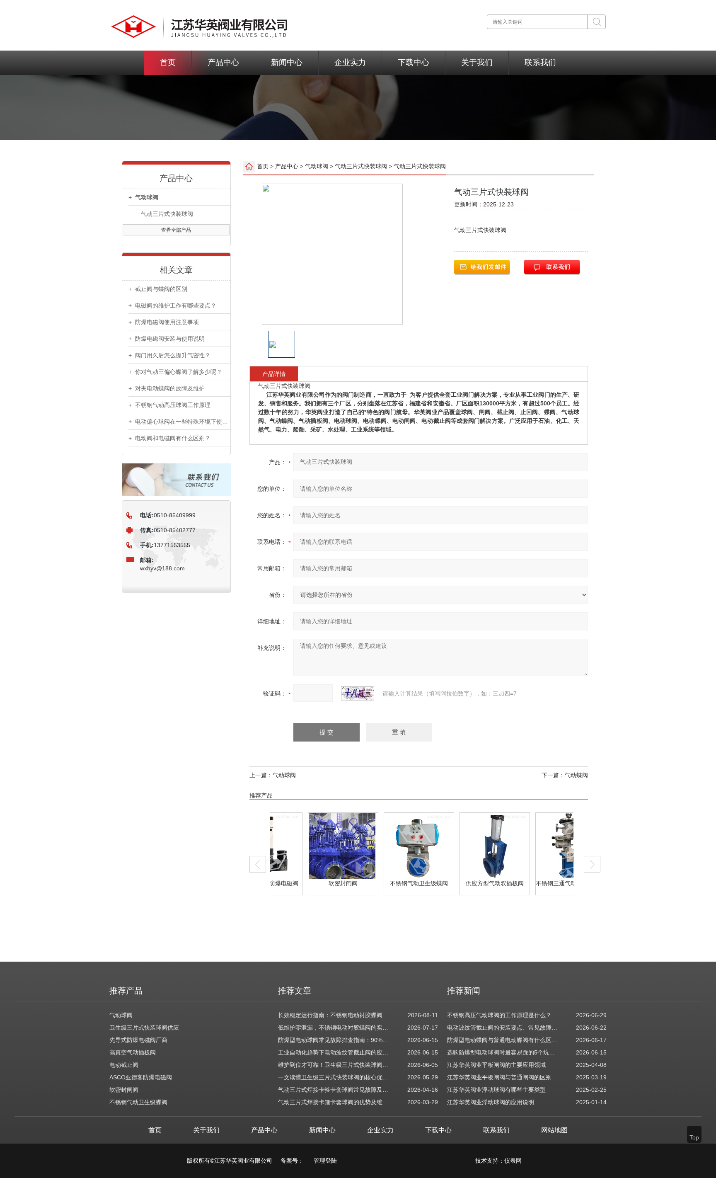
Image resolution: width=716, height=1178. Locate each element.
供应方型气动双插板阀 (462, 883)
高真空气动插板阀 (132, 1052)
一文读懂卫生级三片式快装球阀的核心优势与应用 (334, 1077)
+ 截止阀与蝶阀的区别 (157, 289)
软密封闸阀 (310, 883)
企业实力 (350, 62)
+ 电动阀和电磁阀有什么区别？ (169, 438)
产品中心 (223, 62)
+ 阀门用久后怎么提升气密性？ (169, 355)
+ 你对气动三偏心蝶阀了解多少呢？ (175, 371)
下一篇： (553, 775)
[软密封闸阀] (310, 846)
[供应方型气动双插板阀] (462, 846)
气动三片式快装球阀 (167, 214)
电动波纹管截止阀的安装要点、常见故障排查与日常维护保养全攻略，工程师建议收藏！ (503, 1027)
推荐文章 (294, 990)
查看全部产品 (176, 230)
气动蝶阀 (576, 775)
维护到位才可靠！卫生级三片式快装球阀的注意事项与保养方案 (334, 1065)
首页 (168, 62)
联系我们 (540, 62)
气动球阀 (316, 166)
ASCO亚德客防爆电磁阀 (140, 1077)
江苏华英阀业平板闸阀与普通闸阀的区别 (499, 1077)
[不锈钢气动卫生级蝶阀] (386, 846)
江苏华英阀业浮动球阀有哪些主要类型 (496, 1089)
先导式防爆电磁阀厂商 (138, 1040)
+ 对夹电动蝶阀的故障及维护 (166, 388)
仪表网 (513, 1160)
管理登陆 (325, 1160)
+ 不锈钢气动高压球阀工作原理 (169, 405)
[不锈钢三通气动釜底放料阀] (537, 846)
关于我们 (477, 62)
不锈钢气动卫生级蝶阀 (387, 883)
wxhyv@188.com (162, 568)
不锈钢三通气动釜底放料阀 (538, 883)
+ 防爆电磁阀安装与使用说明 (166, 338)
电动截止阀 (123, 1065)
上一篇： (261, 775)
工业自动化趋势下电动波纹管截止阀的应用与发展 (334, 1052)
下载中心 (413, 62)
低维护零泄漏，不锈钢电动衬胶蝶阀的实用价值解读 (334, 1027)
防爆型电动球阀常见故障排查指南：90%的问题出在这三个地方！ (334, 1040)
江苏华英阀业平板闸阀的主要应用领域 (496, 1065)
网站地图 (554, 1130)
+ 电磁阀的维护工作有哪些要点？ (172, 305)
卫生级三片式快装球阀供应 (144, 1027)
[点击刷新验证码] (357, 693)
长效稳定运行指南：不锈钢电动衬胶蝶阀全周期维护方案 (334, 1015)
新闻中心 (286, 62)
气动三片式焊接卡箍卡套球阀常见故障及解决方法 (334, 1089)
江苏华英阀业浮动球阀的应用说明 (490, 1102)
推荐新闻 (463, 990)
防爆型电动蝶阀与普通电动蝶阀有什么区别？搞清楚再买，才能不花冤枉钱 (503, 1040)
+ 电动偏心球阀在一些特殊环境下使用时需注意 (179, 421)
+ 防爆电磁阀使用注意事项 (163, 322)
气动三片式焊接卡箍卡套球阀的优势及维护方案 (334, 1102)
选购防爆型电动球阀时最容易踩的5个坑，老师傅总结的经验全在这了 (503, 1052)
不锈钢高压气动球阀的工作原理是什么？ (499, 1015)
